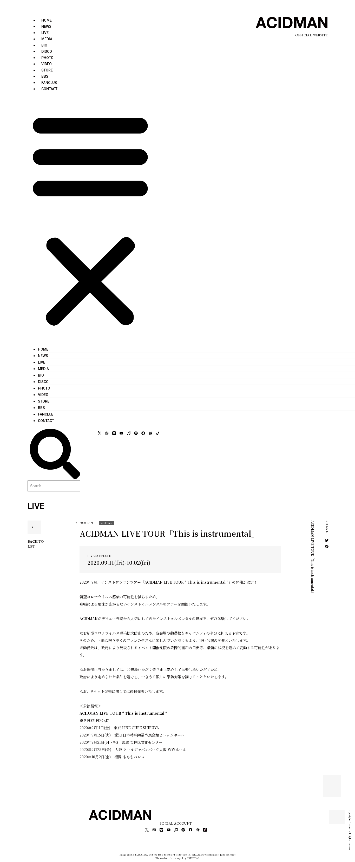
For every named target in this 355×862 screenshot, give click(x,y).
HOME (46, 20)
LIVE (45, 33)
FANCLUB (49, 83)
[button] (90, 219)
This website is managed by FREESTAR (177, 858)
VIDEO (46, 64)
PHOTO (47, 58)
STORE (47, 70)
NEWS (46, 26)
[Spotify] (136, 433)
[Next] (332, 789)
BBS (44, 76)
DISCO (46, 51)
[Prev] (332, 782)
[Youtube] (121, 433)
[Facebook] (143, 433)
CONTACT (49, 89)
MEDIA (46, 39)
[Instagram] (106, 433)
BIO (44, 45)
